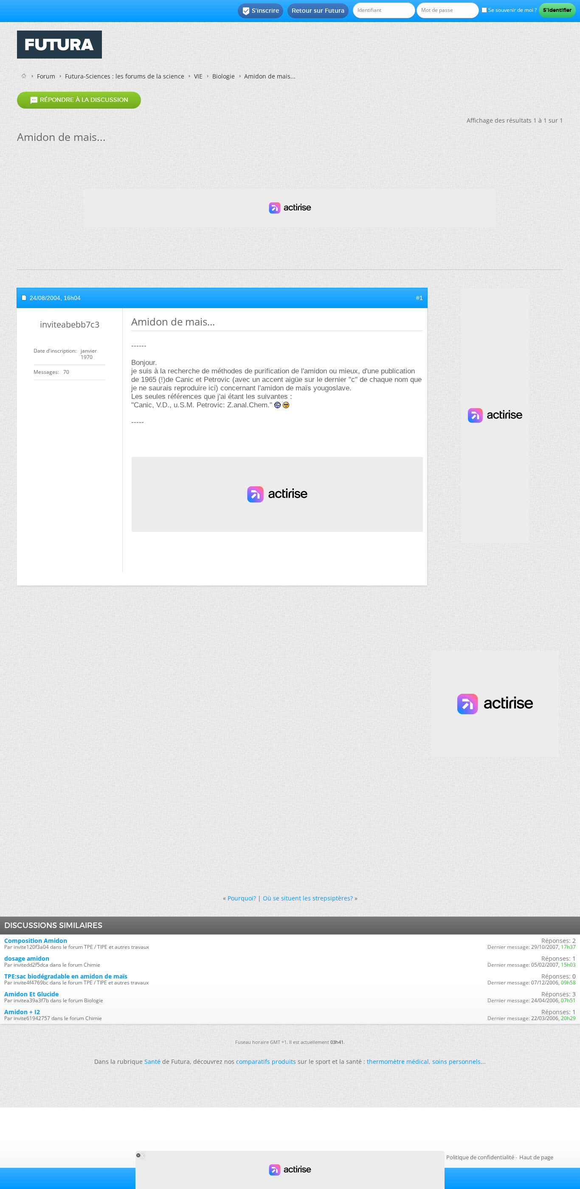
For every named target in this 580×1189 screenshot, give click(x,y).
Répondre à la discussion (79, 100)
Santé (152, 1061)
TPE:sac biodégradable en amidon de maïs (65, 976)
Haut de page (536, 1157)
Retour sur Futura (318, 10)
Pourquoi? (242, 898)
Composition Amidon (35, 941)
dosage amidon (26, 958)
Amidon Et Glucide (31, 994)
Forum (46, 76)
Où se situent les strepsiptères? (308, 898)
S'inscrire (260, 11)
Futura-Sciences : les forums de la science (124, 76)
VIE (198, 76)
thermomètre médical (398, 1061)
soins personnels (456, 1061)
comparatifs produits (266, 1061)
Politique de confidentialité (480, 1157)
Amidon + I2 (22, 1012)
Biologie (223, 76)
